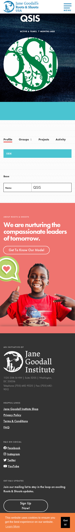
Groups (25, 140)
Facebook (14, 448)
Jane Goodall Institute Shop (20, 409)
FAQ (6, 427)
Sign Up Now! (25, 505)
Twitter (12, 460)
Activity (61, 139)
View (9, 153)
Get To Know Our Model (26, 250)
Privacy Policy (12, 415)
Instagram (13, 454)
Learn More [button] (13, 526)
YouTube (13, 466)
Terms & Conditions (15, 421)
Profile (7, 139)
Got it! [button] (65, 522)
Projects (44, 139)
